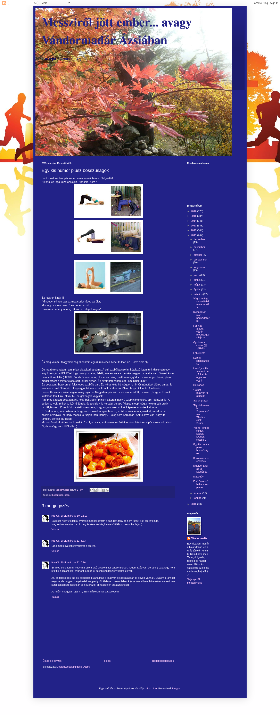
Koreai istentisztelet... (201, 360)
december (199, 239)
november (199, 247)
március (198, 294)
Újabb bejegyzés (52, 660)
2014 (194, 220)
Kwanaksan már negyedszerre (201, 316)
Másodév (198, 476)
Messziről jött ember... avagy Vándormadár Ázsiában (117, 30)
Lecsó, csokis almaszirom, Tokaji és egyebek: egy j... (201, 374)
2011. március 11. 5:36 (73, 562)
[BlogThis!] (95, 490)
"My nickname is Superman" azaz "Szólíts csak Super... (201, 414)
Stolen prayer (200, 400)
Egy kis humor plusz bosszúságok (201, 449)
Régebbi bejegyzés (163, 660)
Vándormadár (199, 538)
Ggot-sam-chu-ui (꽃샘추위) (200, 345)
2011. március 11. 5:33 (73, 540)
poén (67, 495)
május (197, 284)
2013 (194, 225)
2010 (194, 504)
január (197, 498)
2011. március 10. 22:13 (74, 515)
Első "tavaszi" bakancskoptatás (200, 484)
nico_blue (151, 688)
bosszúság (57, 495)
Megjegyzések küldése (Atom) (73, 666)
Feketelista (199, 353)
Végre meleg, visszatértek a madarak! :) (201, 303)
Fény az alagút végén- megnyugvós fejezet (201, 331)
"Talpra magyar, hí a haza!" (200, 393)
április (197, 289)
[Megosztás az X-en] (99, 490)
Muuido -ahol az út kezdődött (200, 468)
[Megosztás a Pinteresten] (107, 490)
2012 (194, 230)
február (198, 493)
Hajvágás (198, 385)
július (197, 275)
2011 (194, 235)
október (198, 254)
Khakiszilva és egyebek (201, 460)
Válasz (55, 529)
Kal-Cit (55, 515)
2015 (194, 216)
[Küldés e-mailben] (92, 490)
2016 (194, 211)
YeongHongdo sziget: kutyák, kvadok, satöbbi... (201, 433)
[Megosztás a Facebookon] (103, 490)
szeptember (200, 259)
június (197, 279)
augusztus (199, 267)
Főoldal (107, 660)
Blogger (176, 688)
